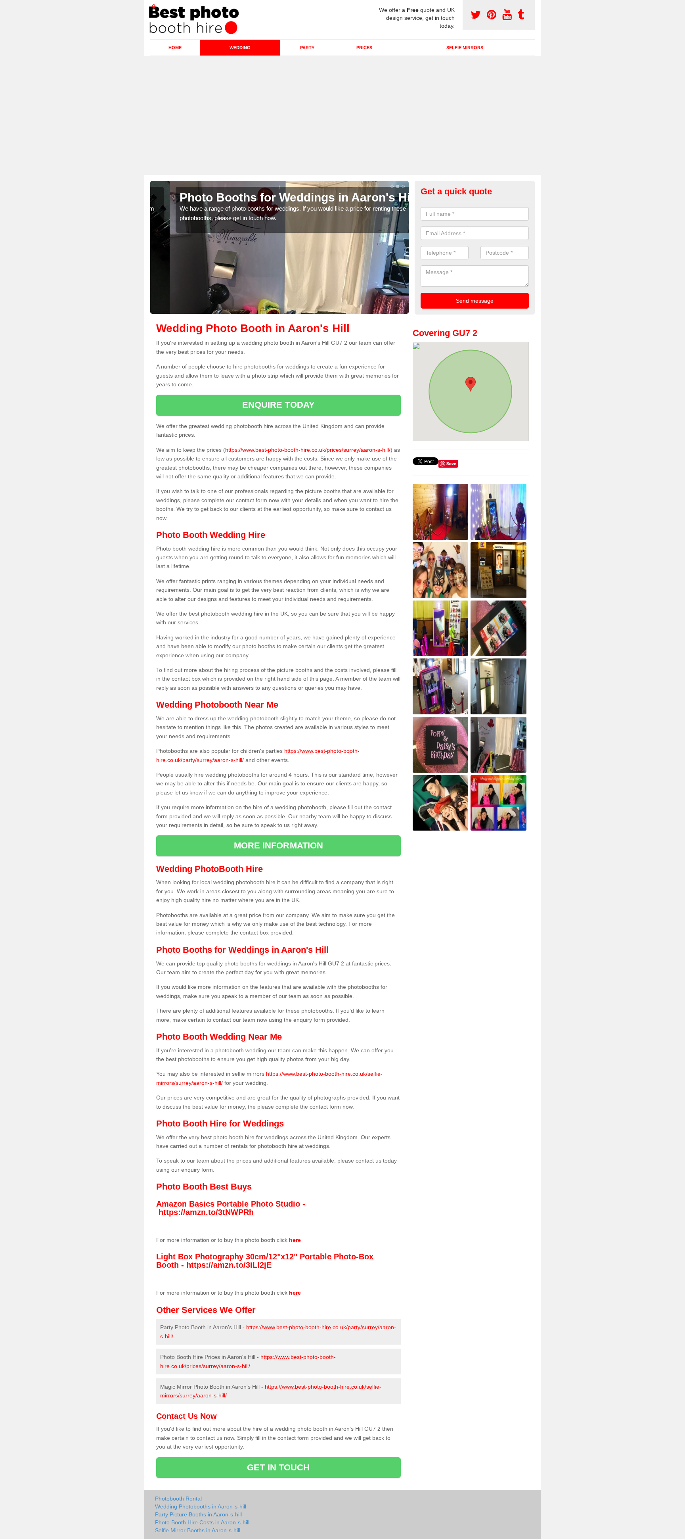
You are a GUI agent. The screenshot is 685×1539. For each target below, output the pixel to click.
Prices (364, 47)
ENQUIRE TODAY (278, 405)
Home (175, 47)
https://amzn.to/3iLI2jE (229, 1265)
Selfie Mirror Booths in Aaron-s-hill (197, 1530)
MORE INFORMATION (278, 845)
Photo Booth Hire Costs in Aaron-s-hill (202, 1522)
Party (307, 47)
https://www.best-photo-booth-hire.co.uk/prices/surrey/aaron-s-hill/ (307, 450)
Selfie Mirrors (464, 47)
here (295, 1240)
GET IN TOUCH (278, 1467)
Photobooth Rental (178, 1498)
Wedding (240, 47)
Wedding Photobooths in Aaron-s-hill (200, 1506)
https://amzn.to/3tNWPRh (206, 1212)
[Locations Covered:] (153, 7)
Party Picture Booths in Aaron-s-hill (198, 1514)
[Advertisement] (342, 115)
